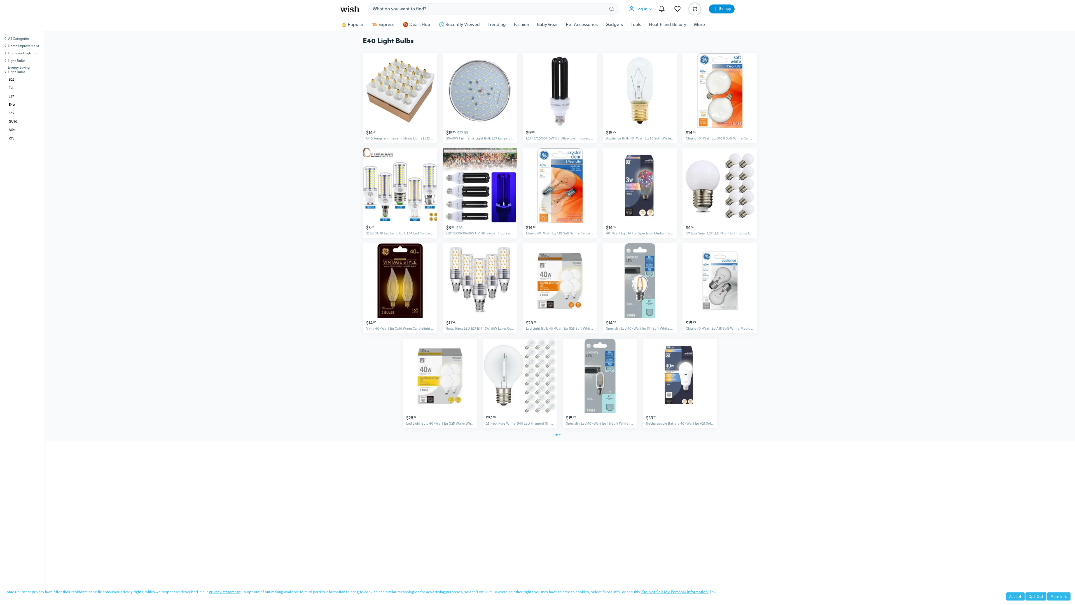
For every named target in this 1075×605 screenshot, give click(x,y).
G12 (11, 113)
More (699, 24)
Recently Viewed (462, 24)
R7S (12, 138)
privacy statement (224, 591)
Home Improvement (23, 46)
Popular (355, 24)
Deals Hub (419, 24)
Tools (636, 24)
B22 (11, 79)
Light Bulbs (16, 61)
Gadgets (614, 24)
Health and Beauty (667, 24)
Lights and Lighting (23, 53)
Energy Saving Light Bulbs (19, 69)
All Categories (18, 39)
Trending (497, 24)
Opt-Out (1036, 596)
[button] (641, 9)
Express (386, 24)
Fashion (521, 24)
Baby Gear (547, 24)
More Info (1058, 596)
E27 (11, 96)
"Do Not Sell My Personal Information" (675, 591)
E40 (12, 105)
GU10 (13, 121)
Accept (1015, 596)
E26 (11, 88)
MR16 (13, 130)
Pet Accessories (582, 24)
